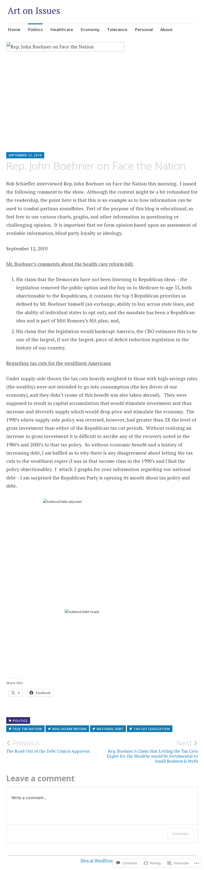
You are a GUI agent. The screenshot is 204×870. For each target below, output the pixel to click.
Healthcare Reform (69, 729)
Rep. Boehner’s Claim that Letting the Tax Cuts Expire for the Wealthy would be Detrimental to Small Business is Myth (152, 751)
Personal (144, 29)
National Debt (110, 729)
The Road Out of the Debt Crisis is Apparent (48, 746)
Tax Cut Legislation (152, 729)
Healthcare (61, 29)
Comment (180, 833)
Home (14, 29)
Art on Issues (34, 10)
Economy (90, 29)
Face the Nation (27, 729)
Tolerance (117, 29)
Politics (35, 29)
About (166, 29)
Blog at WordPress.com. (102, 860)
